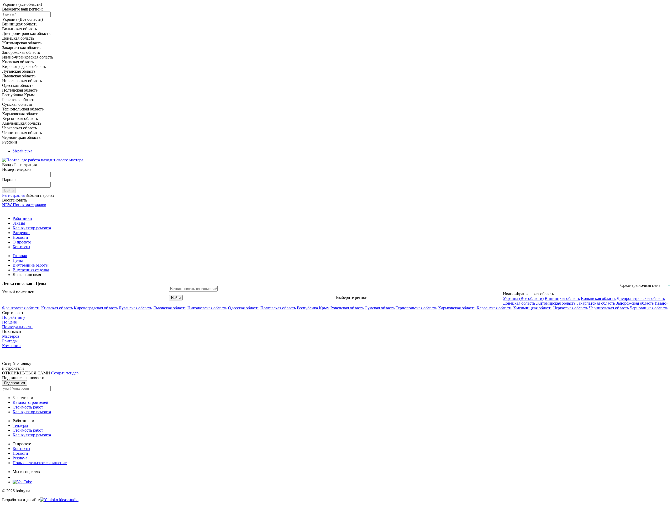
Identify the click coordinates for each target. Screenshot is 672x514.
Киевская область (57, 308)
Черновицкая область (649, 308)
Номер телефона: (17, 169)
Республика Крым (313, 308)
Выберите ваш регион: (22, 9)
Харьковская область (456, 308)
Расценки (21, 232)
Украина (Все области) (523, 298)
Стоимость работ (28, 407)
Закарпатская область (595, 303)
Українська (22, 151)
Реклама (20, 458)
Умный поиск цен (18, 292)
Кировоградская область (96, 308)
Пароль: (9, 179)
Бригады (10, 341)
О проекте (22, 242)
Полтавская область (278, 308)
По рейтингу (13, 317)
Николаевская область (207, 308)
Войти (9, 190)
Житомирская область (555, 303)
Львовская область (169, 308)
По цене (9, 322)
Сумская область (380, 308)
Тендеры (20, 425)
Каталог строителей (30, 402)
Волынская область (598, 298)
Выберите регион (352, 297)
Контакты (21, 247)
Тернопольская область (416, 308)
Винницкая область (562, 298)
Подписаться (14, 383)
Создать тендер (64, 373)
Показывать (12, 331)
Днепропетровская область (641, 298)
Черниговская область (609, 308)
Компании (11, 345)
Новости (20, 237)
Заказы (19, 223)
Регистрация (13, 195)
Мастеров (10, 336)
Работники (22, 218)
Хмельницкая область (532, 308)
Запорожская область (635, 303)
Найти (176, 298)
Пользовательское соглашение (40, 462)
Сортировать (13, 312)
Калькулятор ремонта (32, 228)
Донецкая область (519, 303)
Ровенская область (347, 308)
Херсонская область (494, 308)
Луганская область (135, 308)
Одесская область (243, 308)
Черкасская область (570, 308)
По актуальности (17, 327)
